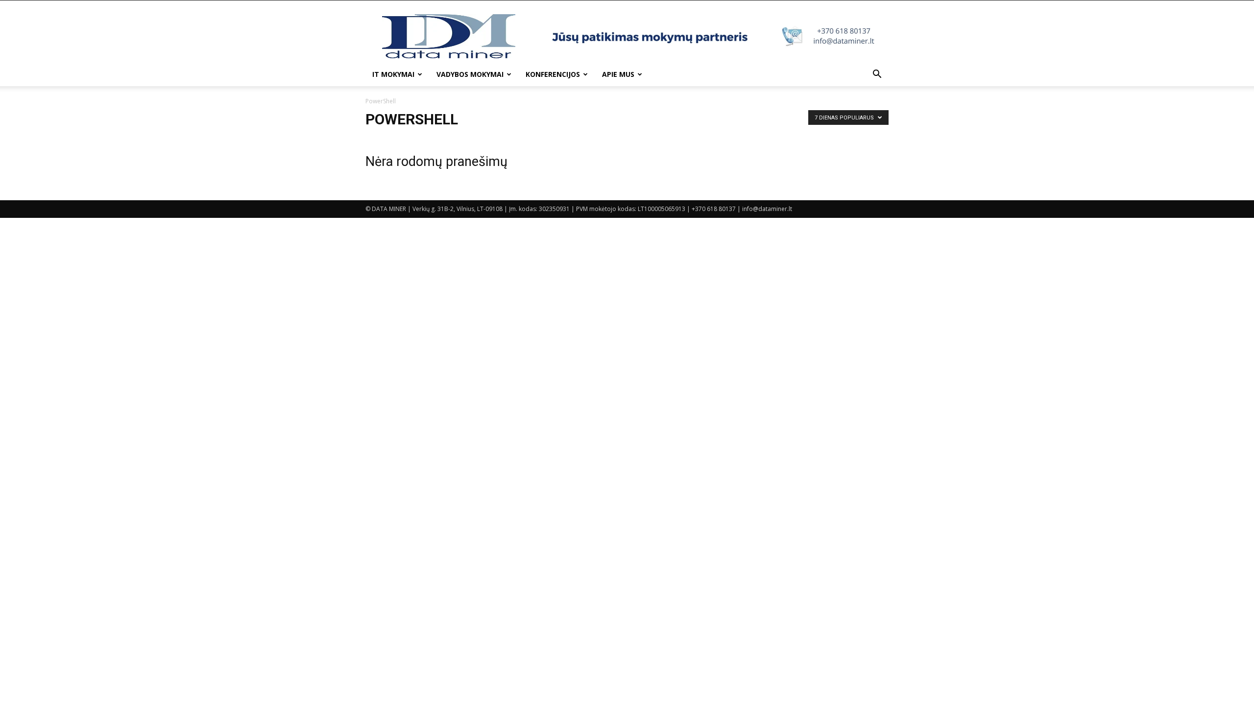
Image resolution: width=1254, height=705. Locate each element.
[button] (877, 75)
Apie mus (618, 74)
